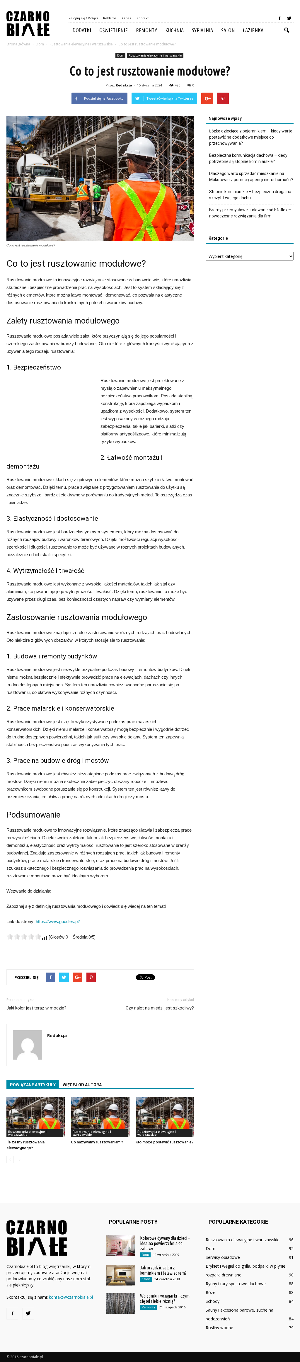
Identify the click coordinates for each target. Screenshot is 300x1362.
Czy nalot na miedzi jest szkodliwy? (160, 1008)
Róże (210, 1292)
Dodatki (82, 30)
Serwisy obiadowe (223, 1257)
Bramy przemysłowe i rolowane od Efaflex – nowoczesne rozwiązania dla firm (250, 212)
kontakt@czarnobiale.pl (71, 1297)
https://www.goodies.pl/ (58, 921)
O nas (126, 18)
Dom (120, 55)
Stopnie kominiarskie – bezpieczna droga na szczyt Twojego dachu (250, 194)
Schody (212, 1301)
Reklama (110, 18)
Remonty (146, 30)
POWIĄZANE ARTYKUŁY (33, 1084)
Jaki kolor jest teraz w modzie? (36, 1008)
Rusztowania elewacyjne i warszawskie (155, 55)
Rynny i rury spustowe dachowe (236, 1283)
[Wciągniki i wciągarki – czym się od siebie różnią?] (120, 1303)
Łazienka (253, 30)
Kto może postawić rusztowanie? (164, 1142)
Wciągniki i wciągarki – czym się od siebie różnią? (165, 1298)
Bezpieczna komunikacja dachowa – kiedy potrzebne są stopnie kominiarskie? (248, 158)
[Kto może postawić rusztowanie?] (165, 1117)
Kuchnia (174, 30)
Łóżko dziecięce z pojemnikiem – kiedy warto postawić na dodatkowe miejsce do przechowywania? (250, 137)
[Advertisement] (50, 416)
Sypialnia (202, 30)
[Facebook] (279, 18)
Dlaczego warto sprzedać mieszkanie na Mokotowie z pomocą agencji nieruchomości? (251, 176)
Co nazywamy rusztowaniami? (97, 1142)
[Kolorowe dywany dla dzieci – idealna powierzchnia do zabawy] (120, 1245)
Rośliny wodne (219, 1327)
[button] (286, 30)
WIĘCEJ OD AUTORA (82, 1084)
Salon (228, 30)
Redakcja (124, 85)
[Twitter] (289, 18)
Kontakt (143, 18)
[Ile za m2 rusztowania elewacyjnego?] (35, 1117)
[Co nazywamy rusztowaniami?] (100, 1117)
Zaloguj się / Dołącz (83, 18)
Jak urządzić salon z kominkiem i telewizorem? (163, 1270)
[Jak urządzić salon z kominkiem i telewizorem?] (120, 1275)
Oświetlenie (113, 30)
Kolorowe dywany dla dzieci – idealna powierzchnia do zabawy (165, 1243)
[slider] (24, 936)
